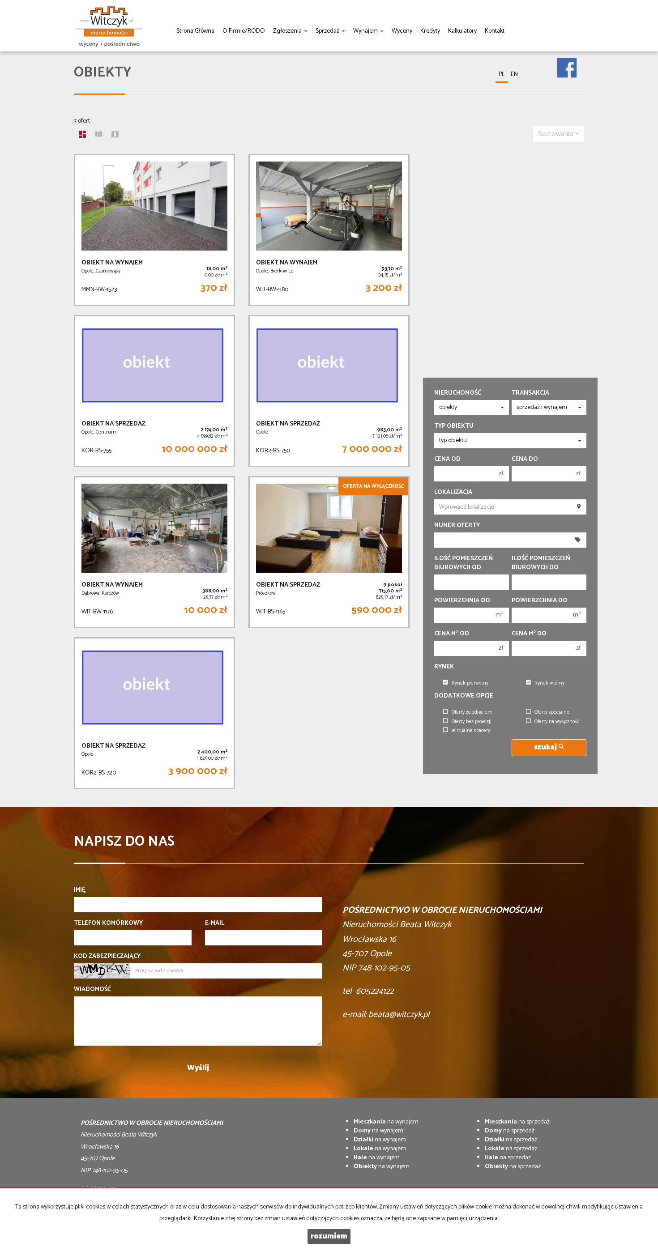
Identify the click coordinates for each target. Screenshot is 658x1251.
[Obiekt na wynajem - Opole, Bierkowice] (329, 230)
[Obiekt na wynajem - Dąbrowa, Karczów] (154, 552)
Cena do (525, 459)
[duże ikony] (82, 135)
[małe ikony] (98, 135)
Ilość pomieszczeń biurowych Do (541, 563)
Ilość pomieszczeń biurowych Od (463, 563)
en (514, 74)
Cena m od (451, 634)
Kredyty (430, 31)
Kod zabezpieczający (107, 956)
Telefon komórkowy (108, 923)
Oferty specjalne (551, 712)
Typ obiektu (454, 426)
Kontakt (494, 31)
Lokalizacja (453, 492)
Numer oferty (457, 525)
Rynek (444, 667)
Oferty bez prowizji (471, 722)
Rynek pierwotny (470, 683)
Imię (79, 890)
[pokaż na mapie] (115, 135)
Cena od (447, 459)
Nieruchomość (457, 393)
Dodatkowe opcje (463, 696)
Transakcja (530, 393)
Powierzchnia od (462, 600)
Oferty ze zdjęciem (472, 712)
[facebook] (567, 61)
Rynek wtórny (549, 683)
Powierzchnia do (540, 600)
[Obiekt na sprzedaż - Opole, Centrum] (154, 391)
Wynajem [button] (366, 31)
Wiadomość (92, 989)
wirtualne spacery (471, 731)
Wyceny (402, 31)
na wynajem (386, 1122)
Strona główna (195, 31)
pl (501, 74)
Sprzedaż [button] (328, 31)
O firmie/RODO (243, 31)
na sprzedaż (517, 1122)
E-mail (214, 923)
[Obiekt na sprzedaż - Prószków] (329, 552)
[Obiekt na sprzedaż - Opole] (329, 391)
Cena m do (529, 634)
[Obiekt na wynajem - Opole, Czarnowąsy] (154, 230)
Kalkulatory (462, 31)
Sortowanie (556, 134)
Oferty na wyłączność (556, 722)
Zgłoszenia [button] (288, 31)
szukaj (546, 747)
